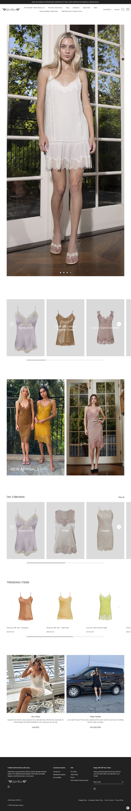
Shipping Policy (82, 800)
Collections (76, 7)
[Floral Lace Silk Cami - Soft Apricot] (26, 607)
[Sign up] (122, 782)
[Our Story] (36, 684)
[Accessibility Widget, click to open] (128, 808)
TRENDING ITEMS (18, 582)
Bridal (65, 530)
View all (121, 497)
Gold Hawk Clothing (17, 805)
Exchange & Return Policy (95, 800)
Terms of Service (109, 800)
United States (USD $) (14, 800)
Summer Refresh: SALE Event (49, 11)
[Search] (123, 9)
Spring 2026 (26, 327)
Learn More (35, 727)
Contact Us (56, 771)
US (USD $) (106, 9)
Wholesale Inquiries (59, 774)
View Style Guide (95, 727)
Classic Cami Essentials (105, 327)
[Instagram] (9, 786)
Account (117, 9)
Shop (67, 7)
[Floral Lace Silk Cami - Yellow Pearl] (65, 607)
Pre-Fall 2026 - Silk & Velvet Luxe (34, 7)
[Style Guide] (95, 684)
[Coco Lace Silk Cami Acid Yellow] (105, 607)
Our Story (74, 771)
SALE (95, 7)
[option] (65, 150)
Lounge (105, 530)
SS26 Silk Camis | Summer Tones (72, 11)
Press (72, 777)
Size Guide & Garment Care (79, 780)
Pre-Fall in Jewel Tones (55, 7)
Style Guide (86, 7)
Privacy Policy (119, 800)
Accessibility (57, 777)
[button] (60, 272)
